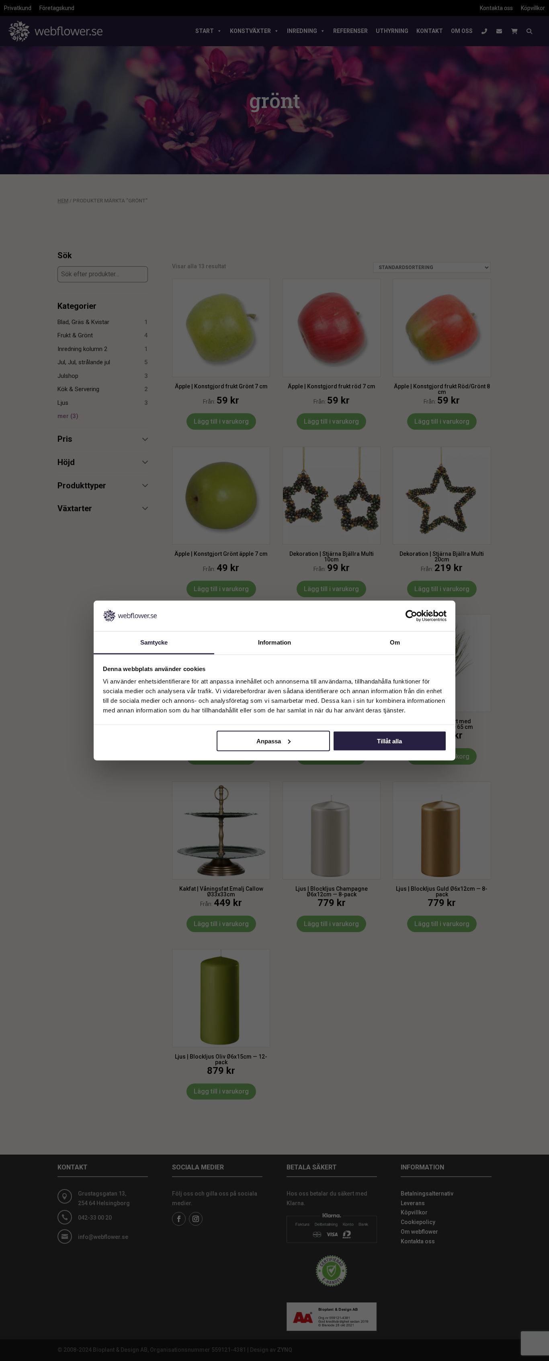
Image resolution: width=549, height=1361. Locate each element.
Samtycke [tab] (154, 642)
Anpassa (268, 740)
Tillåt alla (389, 740)
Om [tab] (395, 642)
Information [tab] (274, 642)
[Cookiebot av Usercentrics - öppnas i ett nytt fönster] (411, 616)
